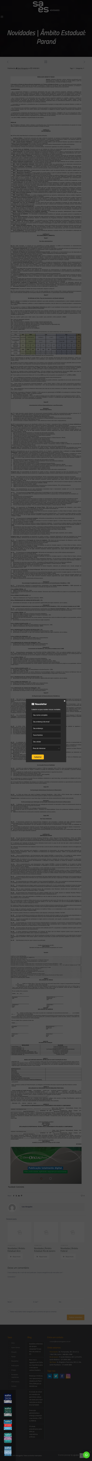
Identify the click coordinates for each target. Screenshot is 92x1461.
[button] (86, 1455)
